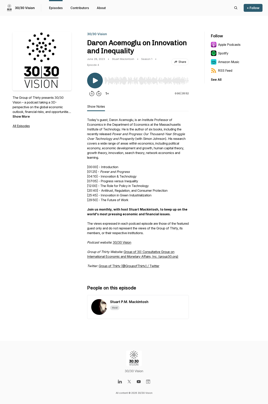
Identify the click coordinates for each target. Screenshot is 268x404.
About (101, 8)
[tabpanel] (138, 194)
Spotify (223, 53)
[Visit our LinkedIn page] (120, 382)
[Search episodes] (235, 7)
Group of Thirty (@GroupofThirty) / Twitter (129, 266)
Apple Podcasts (229, 45)
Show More (21, 116)
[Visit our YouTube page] (139, 382)
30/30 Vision (25, 8)
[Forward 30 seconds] (99, 93)
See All (216, 80)
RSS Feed (225, 70)
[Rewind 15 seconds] (92, 93)
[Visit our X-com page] (129, 382)
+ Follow (253, 8)
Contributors (79, 8)
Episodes (56, 8)
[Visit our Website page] (148, 382)
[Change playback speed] (107, 93)
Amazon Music (228, 62)
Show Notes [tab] (96, 106)
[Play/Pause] (95, 80)
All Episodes (21, 126)
